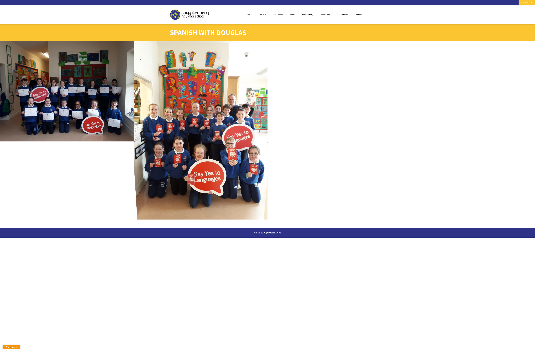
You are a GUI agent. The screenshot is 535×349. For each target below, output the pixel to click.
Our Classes (278, 14)
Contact (358, 14)
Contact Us (526, 3)
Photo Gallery (307, 14)
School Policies (326, 14)
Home (249, 14)
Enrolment (344, 14)
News (292, 14)
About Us (262, 14)
